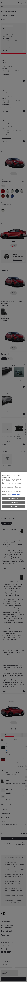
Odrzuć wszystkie (13, 506)
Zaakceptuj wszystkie (13, 502)
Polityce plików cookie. (15, 494)
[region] (14, 491)
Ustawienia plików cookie (13, 498)
